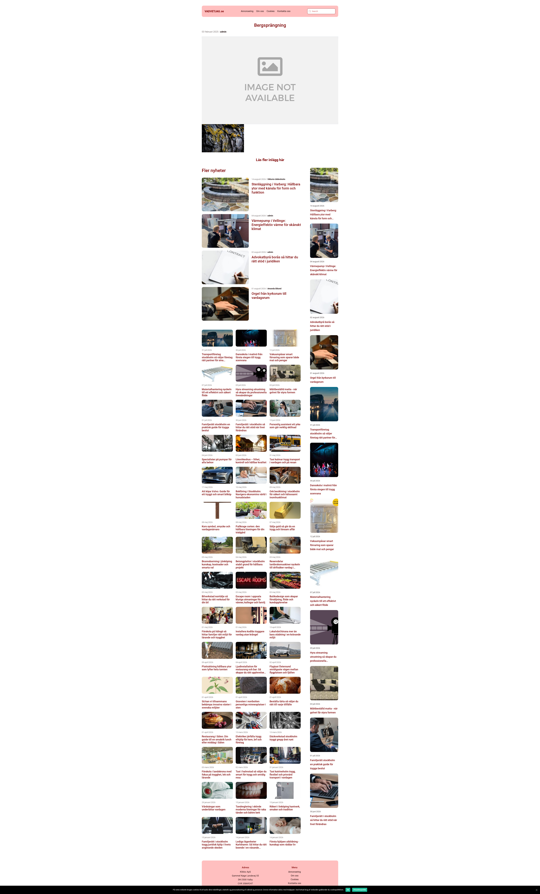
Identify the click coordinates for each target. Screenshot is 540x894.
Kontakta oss (283, 11)
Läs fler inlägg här (270, 160)
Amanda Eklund (274, 288)
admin (223, 31)
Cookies (270, 11)
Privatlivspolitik (360, 890)
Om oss (260, 11)
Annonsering (247, 11)
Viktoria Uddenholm (276, 179)
